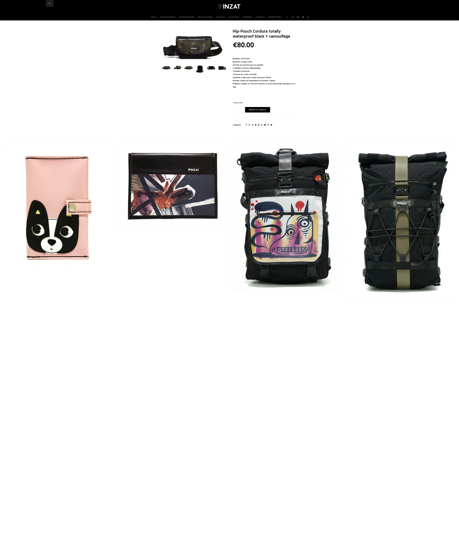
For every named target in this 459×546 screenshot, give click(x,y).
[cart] (308, 17)
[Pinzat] (229, 7)
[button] (288, 17)
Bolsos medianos (186, 17)
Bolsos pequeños (167, 17)
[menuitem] (153, 17)
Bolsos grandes (205, 17)
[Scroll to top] (454, 541)
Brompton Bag (275, 17)
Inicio (153, 17)
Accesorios (233, 17)
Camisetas (260, 17)
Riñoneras (247, 17)
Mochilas (220, 17)
